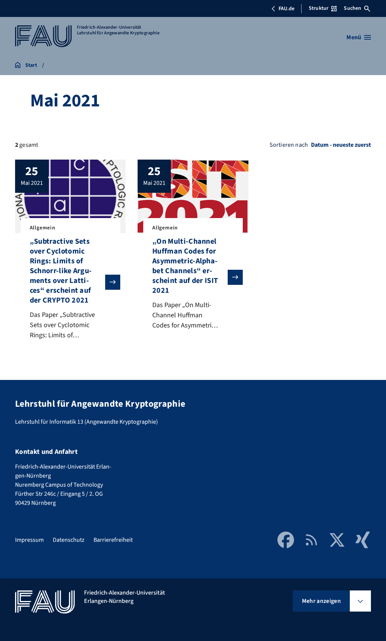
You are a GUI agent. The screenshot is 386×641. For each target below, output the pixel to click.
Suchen (352, 8)
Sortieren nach (289, 145)
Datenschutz (68, 540)
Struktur (318, 8)
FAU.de (286, 8)
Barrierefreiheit (113, 540)
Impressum (29, 540)
